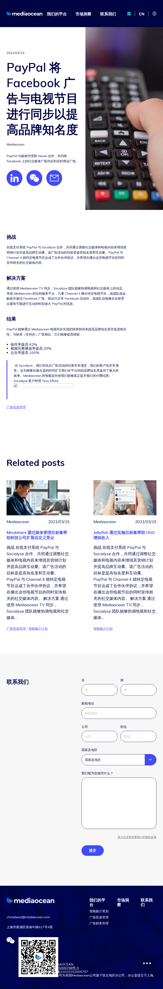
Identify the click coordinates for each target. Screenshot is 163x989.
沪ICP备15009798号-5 (62, 968)
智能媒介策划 (99, 911)
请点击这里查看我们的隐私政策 (136, 837)
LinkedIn (14, 178)
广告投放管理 (16, 407)
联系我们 (108, 13)
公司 (85, 726)
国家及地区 (89, 750)
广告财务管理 (99, 923)
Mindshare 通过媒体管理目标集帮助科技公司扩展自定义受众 (37, 535)
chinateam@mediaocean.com (28, 917)
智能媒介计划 (38, 629)
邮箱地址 (88, 703)
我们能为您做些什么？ (97, 773)
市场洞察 (83, 13)
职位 (123, 726)
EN (142, 13)
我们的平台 (57, 13)
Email (54, 178)
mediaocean (24, 13)
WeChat (34, 178)
